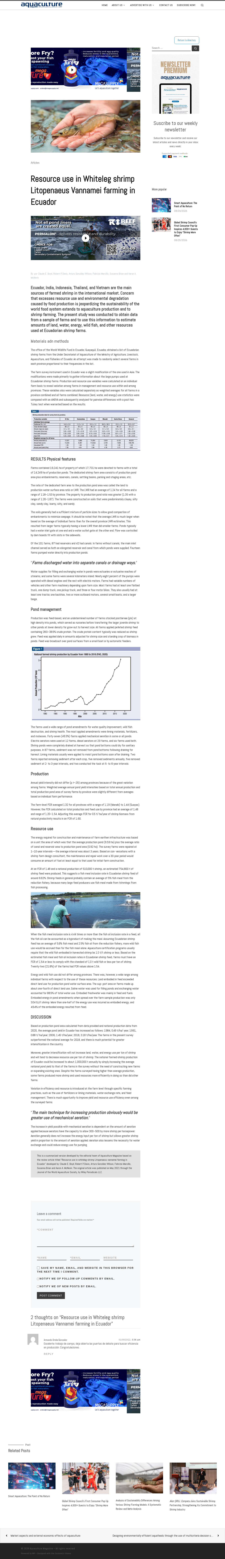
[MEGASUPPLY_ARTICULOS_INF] (83, 1391)
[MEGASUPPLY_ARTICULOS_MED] (137, 238)
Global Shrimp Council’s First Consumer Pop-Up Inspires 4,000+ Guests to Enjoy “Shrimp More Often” (186, 229)
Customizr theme (63, 1553)
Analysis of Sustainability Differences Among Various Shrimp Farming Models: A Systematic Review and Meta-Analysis (138, 1505)
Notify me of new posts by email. (68, 1286)
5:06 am (136, 1340)
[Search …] (195, 48)
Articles (35, 162)
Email (75, 1257)
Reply (49, 1354)
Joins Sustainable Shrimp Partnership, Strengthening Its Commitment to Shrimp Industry (193, 1505)
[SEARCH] (171, 48)
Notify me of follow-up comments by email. (77, 1278)
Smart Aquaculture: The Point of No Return (185, 204)
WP (33, 1553)
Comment (45, 1229)
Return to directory (187, 40)
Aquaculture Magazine (41, 1548)
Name (42, 1257)
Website (110, 1257)
